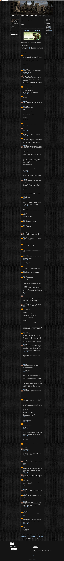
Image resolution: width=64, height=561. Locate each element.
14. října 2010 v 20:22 (25, 263)
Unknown (24, 478)
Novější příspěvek (23, 536)
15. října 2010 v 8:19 (25, 357)
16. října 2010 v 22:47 (25, 472)
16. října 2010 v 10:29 (25, 435)
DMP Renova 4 (29, 20)
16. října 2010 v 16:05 (25, 441)
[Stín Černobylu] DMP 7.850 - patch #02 (30, 30)
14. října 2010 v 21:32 (25, 306)
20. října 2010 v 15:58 (25, 523)
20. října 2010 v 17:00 (25, 531)
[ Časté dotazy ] (22, 15)
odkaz (50, 33)
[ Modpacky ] (31, 15)
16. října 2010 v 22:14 (25, 464)
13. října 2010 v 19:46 (25, 120)
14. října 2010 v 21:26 (25, 293)
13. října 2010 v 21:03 (25, 149)
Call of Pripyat (12, 27)
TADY (29, 47)
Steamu (33, 555)
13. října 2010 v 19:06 (25, 73)
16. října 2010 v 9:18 (25, 428)
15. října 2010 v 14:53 (25, 397)
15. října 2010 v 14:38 (25, 392)
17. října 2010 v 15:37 (25, 506)
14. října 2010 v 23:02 (25, 351)
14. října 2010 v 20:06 (25, 253)
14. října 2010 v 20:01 (25, 241)
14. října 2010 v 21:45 (25, 323)
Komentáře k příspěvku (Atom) (34, 538)
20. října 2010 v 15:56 (25, 515)
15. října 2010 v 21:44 (25, 416)
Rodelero (24, 54)
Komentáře (12, 549)
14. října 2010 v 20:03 (25, 246)
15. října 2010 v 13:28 (25, 371)
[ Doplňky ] (36, 15)
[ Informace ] (17, 15)
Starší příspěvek (41, 536)
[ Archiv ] (44, 15)
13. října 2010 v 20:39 (25, 135)
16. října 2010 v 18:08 (25, 455)
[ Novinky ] (12, 15)
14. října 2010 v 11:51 (25, 198)
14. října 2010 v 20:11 (25, 259)
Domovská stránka (32, 536)
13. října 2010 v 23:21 (25, 171)
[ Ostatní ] (40, 15)
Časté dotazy (50, 27)
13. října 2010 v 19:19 (25, 84)
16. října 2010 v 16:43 (25, 450)
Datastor (24, 101)
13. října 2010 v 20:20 (25, 130)
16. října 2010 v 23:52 (25, 477)
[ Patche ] (27, 15)
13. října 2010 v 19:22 (25, 93)
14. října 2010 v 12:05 (25, 205)
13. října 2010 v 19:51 (25, 125)
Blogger (35, 559)
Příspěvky (12, 548)
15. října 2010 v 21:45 (25, 421)
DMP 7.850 (28, 48)
